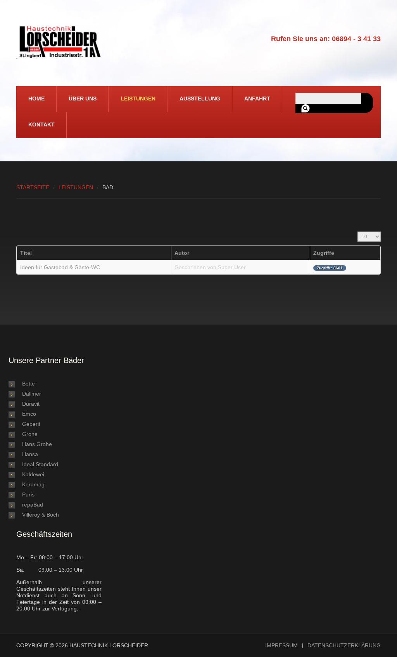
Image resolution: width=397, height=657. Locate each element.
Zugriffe (323, 253)
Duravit (31, 404)
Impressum (281, 645)
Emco (29, 414)
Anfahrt (257, 98)
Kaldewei (33, 474)
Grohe (30, 434)
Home (36, 98)
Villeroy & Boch (40, 515)
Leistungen (138, 98)
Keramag (33, 484)
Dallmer (31, 394)
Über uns (83, 98)
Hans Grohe (37, 444)
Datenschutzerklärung (344, 645)
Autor (181, 253)
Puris (28, 494)
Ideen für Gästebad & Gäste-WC (60, 267)
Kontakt (41, 124)
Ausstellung (200, 98)
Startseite (32, 187)
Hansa (30, 454)
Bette (28, 383)
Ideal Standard (40, 464)
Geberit (31, 424)
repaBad (32, 504)
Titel (26, 253)
